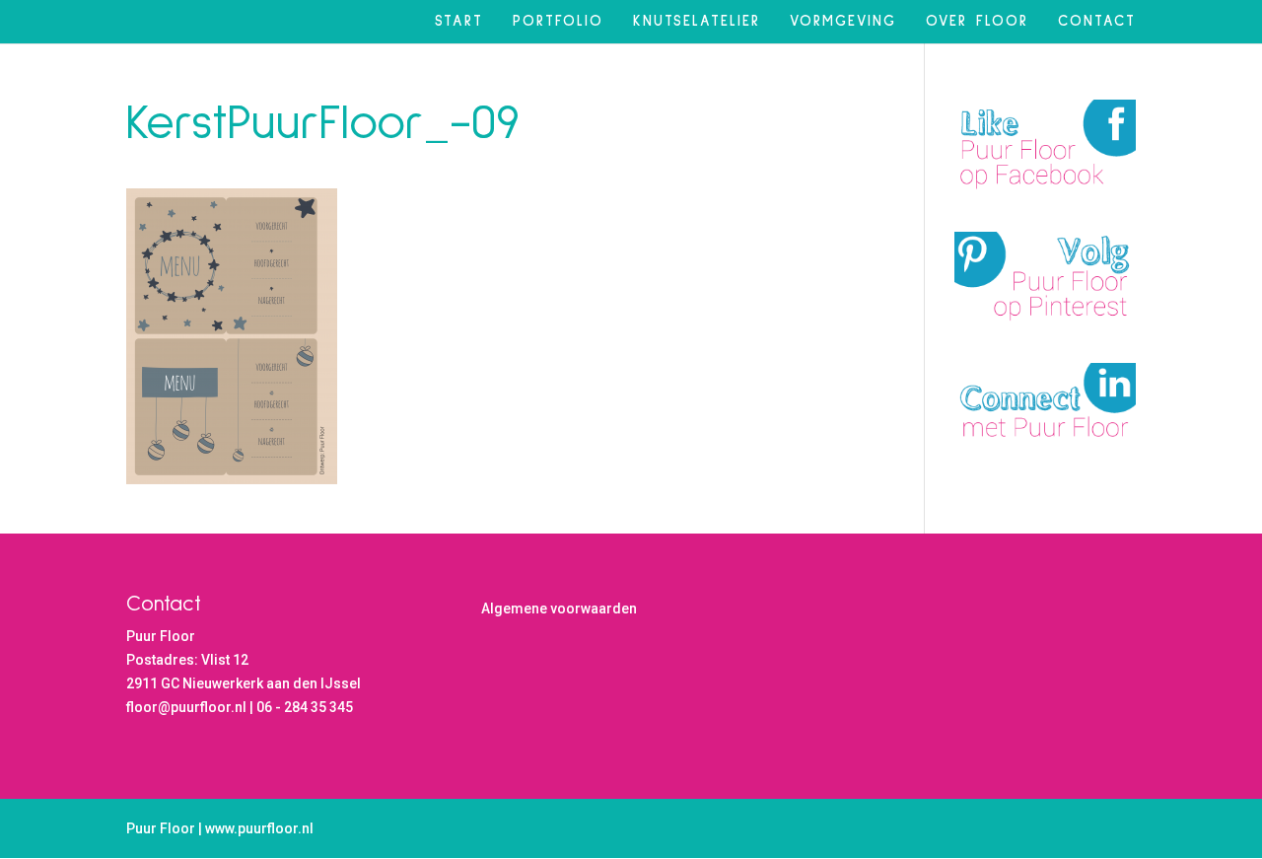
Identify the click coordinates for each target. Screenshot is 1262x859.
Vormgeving (843, 22)
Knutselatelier (696, 22)
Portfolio (558, 22)
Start (459, 22)
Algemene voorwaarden (559, 608)
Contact (1097, 22)
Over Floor (977, 22)
